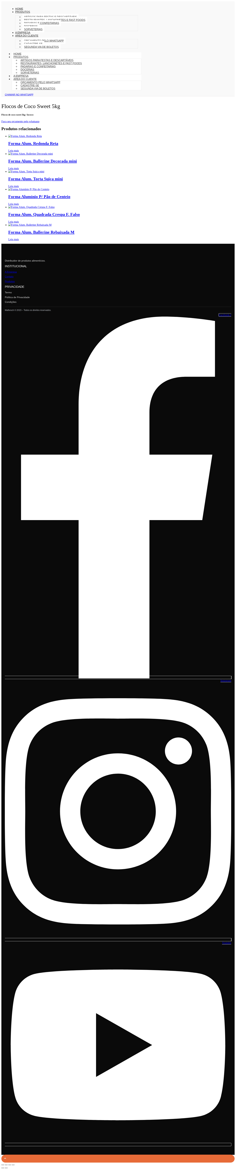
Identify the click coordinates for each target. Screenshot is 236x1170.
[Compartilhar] (9, 1164)
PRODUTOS (22, 11)
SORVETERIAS (33, 29)
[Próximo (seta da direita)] (6, 1167)
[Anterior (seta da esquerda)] (2, 1167)
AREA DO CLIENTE (26, 35)
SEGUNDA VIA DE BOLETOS (41, 46)
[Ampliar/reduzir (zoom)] (2, 1164)
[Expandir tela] (6, 1164)
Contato (9, 276)
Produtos (10, 281)
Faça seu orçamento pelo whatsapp (20, 121)
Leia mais (13, 150)
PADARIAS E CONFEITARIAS (41, 23)
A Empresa (11, 271)
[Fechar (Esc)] (13, 1164)
